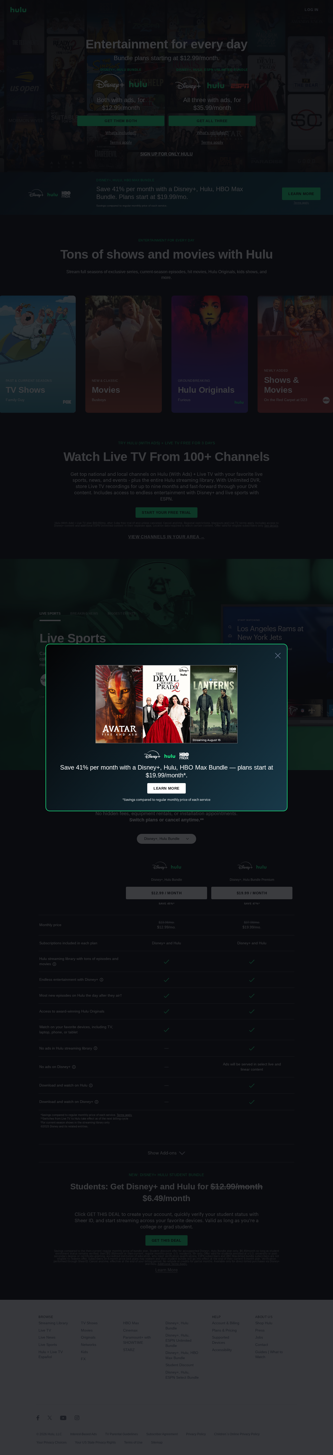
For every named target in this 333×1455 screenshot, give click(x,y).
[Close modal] (278, 656)
